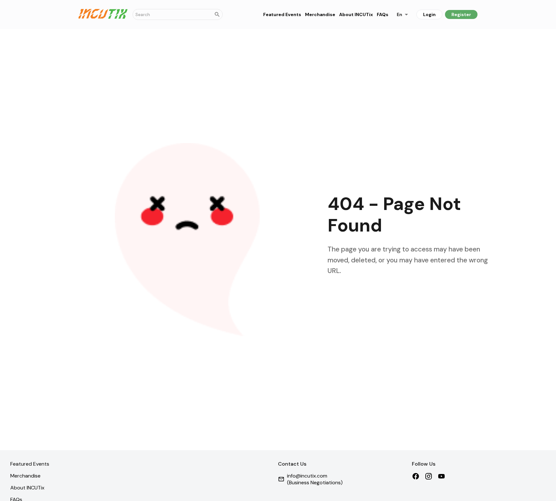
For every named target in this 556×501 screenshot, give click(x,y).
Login (429, 14)
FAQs (382, 14)
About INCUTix (356, 14)
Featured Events (282, 14)
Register (461, 14)
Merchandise (320, 14)
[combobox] (402, 14)
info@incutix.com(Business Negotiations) (315, 479)
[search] (217, 14)
